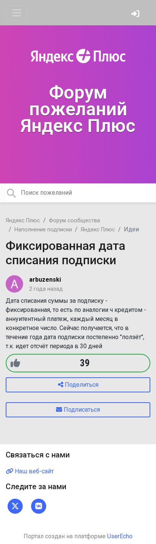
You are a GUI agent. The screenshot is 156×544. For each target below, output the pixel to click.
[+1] (15, 363)
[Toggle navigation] (16, 12)
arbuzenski (45, 279)
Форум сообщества (74, 220)
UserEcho (120, 536)
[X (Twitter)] (15, 506)
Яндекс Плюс (23, 220)
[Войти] (136, 14)
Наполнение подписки (43, 229)
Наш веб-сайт (33, 471)
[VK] (38, 506)
